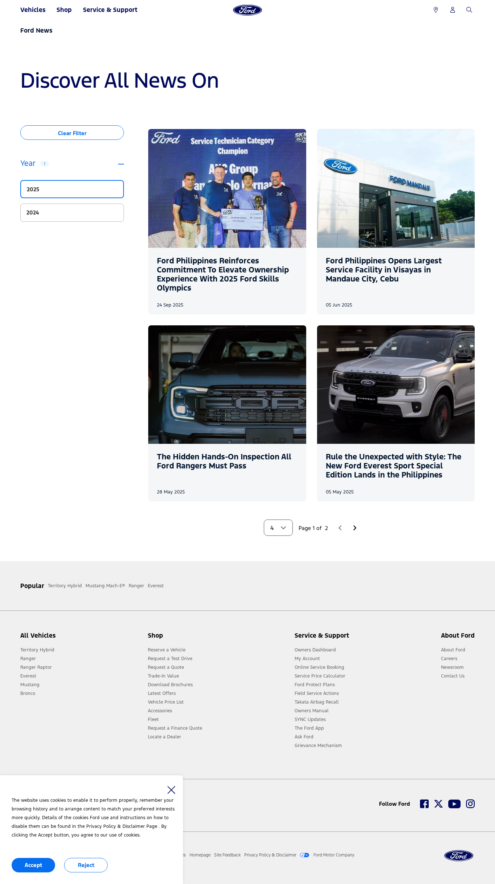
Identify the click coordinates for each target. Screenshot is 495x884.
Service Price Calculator (320, 676)
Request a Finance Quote (175, 728)
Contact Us (453, 676)
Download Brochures (170, 685)
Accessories (160, 711)
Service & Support (110, 10)
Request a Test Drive (170, 659)
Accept (33, 865)
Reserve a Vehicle (167, 650)
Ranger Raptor (36, 667)
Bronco (27, 693)
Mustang (29, 685)
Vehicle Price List (166, 702)
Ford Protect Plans (315, 685)
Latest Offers (162, 693)
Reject (86, 865)
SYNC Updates (310, 719)
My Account (307, 659)
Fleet (153, 719)
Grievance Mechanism (318, 746)
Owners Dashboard (315, 650)
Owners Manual (312, 711)
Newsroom (452, 667)
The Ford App (309, 728)
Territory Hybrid (37, 650)
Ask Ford (304, 737)
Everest (28, 676)
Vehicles (33, 10)
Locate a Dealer (164, 737)
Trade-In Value (163, 676)
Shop (64, 10)
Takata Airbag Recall (317, 702)
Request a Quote (166, 667)
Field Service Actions (317, 693)
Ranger (28, 659)
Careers (449, 659)
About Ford (453, 650)
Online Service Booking (319, 667)
